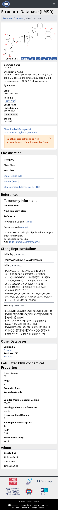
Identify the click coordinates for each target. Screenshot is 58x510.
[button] (50, 138)
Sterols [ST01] (11, 181)
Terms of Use (26, 505)
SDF (33, 58)
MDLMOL (25, 58)
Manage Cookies (37, 507)
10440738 (9, 356)
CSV (38, 58)
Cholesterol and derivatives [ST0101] (22, 186)
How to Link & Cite (41, 505)
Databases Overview (13, 18)
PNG (49, 58)
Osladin (7, 350)
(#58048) (28, 221)
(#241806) (24, 227)
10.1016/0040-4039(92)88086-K (24, 242)
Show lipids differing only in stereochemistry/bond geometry (20, 130)
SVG (54, 58)
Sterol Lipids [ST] (13, 175)
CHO (10, 100)
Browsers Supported (20, 507)
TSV (43, 58)
